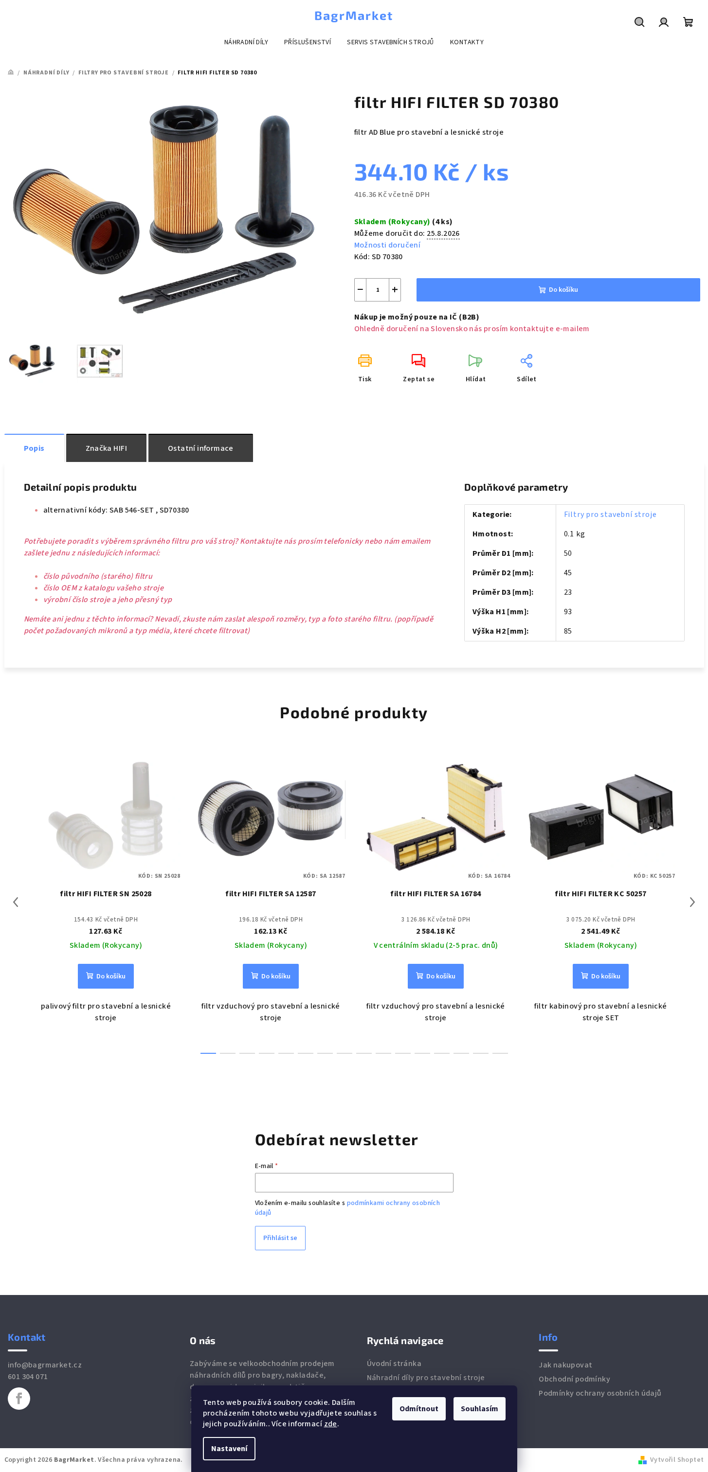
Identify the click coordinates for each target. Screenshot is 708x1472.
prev (15, 902)
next (692, 902)
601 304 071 (28, 1376)
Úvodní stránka (394, 1363)
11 (422, 1053)
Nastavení (229, 1448)
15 (500, 1053)
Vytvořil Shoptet (677, 1460)
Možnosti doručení (387, 245)
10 (403, 1053)
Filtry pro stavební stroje (610, 514)
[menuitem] (246, 42)
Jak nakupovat (565, 1365)
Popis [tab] (34, 448)
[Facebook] (19, 1398)
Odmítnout (418, 1408)
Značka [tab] (106, 448)
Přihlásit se (280, 1238)
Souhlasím (479, 1408)
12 (442, 1053)
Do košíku (563, 290)
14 (481, 1053)
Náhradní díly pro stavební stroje (426, 1377)
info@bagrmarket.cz (45, 1365)
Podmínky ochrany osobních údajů (600, 1393)
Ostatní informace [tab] (201, 448)
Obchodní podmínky (574, 1379)
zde (330, 1424)
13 (461, 1053)
